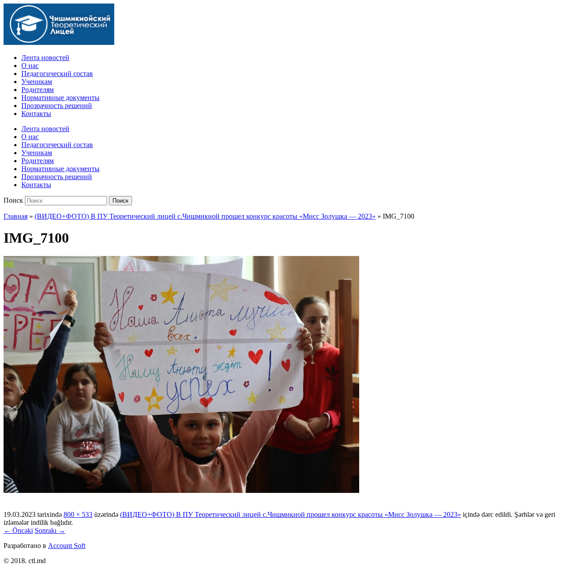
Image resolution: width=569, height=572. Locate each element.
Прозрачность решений (56, 105)
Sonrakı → (50, 530)
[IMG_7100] (181, 490)
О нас (30, 65)
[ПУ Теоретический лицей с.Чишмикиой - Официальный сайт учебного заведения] (59, 42)
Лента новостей (45, 57)
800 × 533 (78, 514)
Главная (16, 216)
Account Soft (66, 545)
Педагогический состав (57, 73)
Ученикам (36, 81)
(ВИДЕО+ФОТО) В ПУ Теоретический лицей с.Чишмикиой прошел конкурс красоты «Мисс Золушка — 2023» (205, 216)
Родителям (37, 89)
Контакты (36, 113)
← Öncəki (18, 530)
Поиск (13, 200)
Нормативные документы (60, 97)
